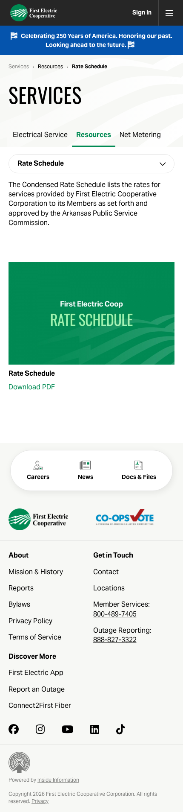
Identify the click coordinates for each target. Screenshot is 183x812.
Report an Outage (37, 689)
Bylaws (19, 604)
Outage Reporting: (122, 635)
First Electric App (36, 672)
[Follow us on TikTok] (120, 729)
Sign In (142, 12)
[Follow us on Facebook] (14, 729)
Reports (21, 588)
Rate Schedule (89, 67)
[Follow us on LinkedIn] (94, 729)
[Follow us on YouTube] (67, 729)
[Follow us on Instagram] (40, 729)
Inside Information (58, 780)
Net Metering (140, 134)
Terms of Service (35, 637)
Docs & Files (139, 477)
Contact (106, 571)
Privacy (40, 801)
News (85, 477)
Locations (109, 588)
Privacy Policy (30, 620)
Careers (38, 477)
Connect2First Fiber (40, 705)
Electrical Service (40, 134)
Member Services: (121, 609)
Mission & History (36, 571)
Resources (50, 67)
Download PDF (32, 387)
